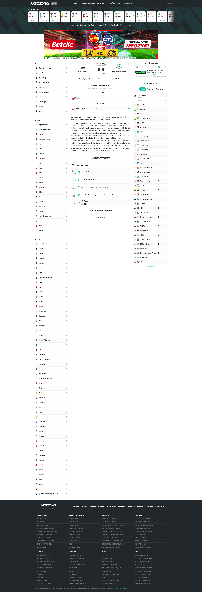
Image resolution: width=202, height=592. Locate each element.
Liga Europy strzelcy (44, 558)
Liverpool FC (73, 525)
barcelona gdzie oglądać (110, 519)
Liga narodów (41, 547)
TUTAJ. (154, 74)
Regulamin (101, 506)
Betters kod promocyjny (110, 581)
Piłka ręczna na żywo (76, 558)
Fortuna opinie (107, 558)
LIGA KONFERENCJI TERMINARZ (144, 525)
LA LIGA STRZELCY (42, 571)
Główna (72, 25)
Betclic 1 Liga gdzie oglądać (111, 538)
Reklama (93, 506)
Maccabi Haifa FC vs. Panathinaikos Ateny (111, 25)
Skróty (112, 3)
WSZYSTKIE (170, 9)
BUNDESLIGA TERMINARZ (142, 541)
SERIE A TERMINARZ (140, 538)
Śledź (128, 109)
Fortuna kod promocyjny (143, 558)
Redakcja (84, 506)
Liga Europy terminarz (142, 522)
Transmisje (110, 79)
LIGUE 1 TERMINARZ (140, 544)
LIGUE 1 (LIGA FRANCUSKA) (44, 544)
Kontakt (76, 506)
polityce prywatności (121, 589)
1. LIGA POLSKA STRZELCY (44, 584)
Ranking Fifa (73, 568)
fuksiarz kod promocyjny (110, 574)
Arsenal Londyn (74, 535)
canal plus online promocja (111, 531)
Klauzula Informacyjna (145, 506)
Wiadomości (119, 79)
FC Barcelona (73, 519)
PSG (70, 544)
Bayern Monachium (75, 531)
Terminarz (101, 79)
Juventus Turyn (74, 547)
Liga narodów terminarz (143, 547)
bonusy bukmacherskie (109, 584)
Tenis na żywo (74, 562)
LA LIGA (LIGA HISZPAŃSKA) (44, 535)
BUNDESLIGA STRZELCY (43, 577)
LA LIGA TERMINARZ (140, 535)
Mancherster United (76, 528)
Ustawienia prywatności (126, 506)
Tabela (95, 79)
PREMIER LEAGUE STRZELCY (45, 568)
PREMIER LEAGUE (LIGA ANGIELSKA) (47, 531)
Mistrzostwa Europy (76, 581)
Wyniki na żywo (88, 3)
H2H (89, 79)
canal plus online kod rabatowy (113, 535)
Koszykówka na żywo (76, 565)
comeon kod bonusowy (142, 584)
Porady (71, 571)
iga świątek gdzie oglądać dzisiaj (113, 525)
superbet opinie (107, 562)
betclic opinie (139, 565)
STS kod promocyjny (141, 555)
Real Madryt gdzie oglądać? (111, 568)
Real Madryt (73, 522)
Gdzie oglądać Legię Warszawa (112, 544)
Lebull (104, 577)
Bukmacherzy (130, 3)
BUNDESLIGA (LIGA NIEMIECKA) (45, 541)
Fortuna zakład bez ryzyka (144, 577)
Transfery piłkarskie (76, 577)
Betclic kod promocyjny (143, 562)
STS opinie (105, 555)
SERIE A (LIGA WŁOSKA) (43, 538)
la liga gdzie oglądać (109, 522)
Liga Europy (92, 25)
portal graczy (160, 506)
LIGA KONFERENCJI (42, 525)
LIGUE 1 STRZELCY (42, 581)
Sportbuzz (101, 3)
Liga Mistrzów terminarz (143, 519)
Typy (119, 3)
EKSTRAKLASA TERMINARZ (142, 528)
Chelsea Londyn (74, 538)
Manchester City (74, 541)
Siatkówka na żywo (75, 555)
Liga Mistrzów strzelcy (44, 555)
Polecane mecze (74, 574)
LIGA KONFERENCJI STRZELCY (45, 562)
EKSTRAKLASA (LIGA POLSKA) (45, 528)
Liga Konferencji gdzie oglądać (112, 541)
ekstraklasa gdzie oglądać (111, 528)
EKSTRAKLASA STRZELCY (44, 565)
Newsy (76, 3)
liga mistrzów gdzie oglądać (78, 584)
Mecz (80, 79)
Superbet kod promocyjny (143, 568)
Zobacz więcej (150, 266)
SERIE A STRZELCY (42, 574)
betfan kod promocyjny (143, 571)
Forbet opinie (106, 571)
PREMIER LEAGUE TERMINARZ (143, 531)
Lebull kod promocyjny (142, 581)
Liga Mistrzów (41, 519)
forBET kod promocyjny (110, 565)
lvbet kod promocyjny (142, 574)
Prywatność (111, 506)
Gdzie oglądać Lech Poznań (111, 547)
